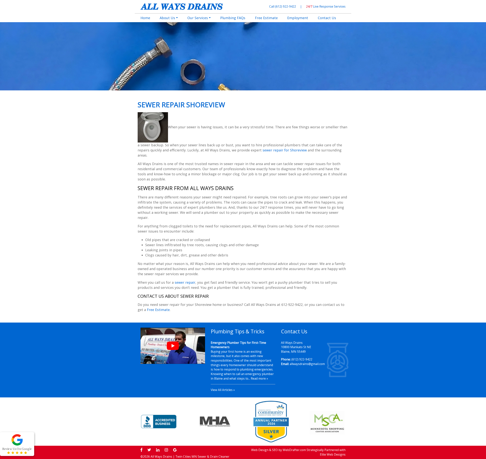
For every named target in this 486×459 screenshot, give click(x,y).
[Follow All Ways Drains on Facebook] (141, 450)
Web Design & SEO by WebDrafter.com (278, 450)
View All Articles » (223, 390)
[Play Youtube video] (172, 346)
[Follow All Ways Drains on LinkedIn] (157, 450)
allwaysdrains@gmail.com (307, 364)
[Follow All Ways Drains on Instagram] (166, 450)
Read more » (259, 378)
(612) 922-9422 (286, 6)
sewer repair (185, 282)
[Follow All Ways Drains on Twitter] (149, 450)
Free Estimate (158, 309)
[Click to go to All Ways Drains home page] (181, 6)
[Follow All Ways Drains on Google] (174, 450)
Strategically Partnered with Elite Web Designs (326, 452)
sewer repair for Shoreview (285, 150)
